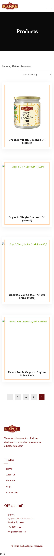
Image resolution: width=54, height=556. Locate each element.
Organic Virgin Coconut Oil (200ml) (27, 141)
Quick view (44, 89)
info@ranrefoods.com (16, 531)
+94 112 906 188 (14, 527)
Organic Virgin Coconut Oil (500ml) (27, 219)
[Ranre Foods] (10, 5)
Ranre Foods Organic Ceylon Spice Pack (27, 374)
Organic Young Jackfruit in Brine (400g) (27, 296)
